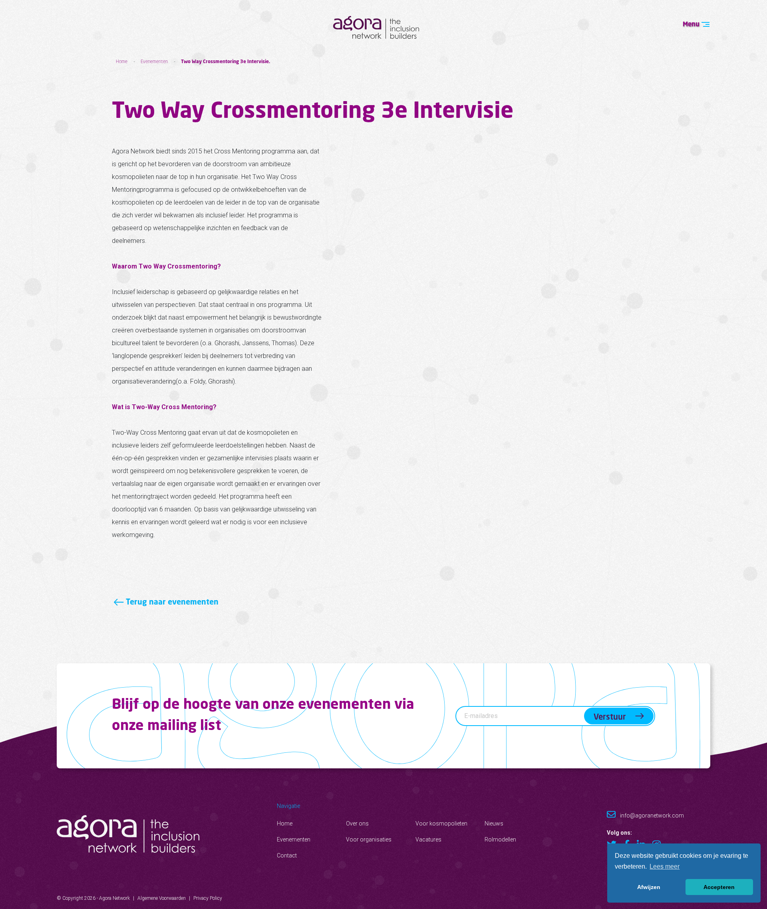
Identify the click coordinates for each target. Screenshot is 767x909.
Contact (287, 855)
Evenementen (154, 61)
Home (121, 61)
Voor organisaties (368, 839)
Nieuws (494, 823)
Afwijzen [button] (648, 887)
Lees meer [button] (665, 866)
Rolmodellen (500, 839)
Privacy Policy (207, 898)
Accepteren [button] (719, 887)
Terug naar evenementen (171, 601)
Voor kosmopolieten (441, 823)
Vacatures (428, 839)
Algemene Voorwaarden (161, 898)
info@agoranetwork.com (651, 815)
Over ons (357, 823)
